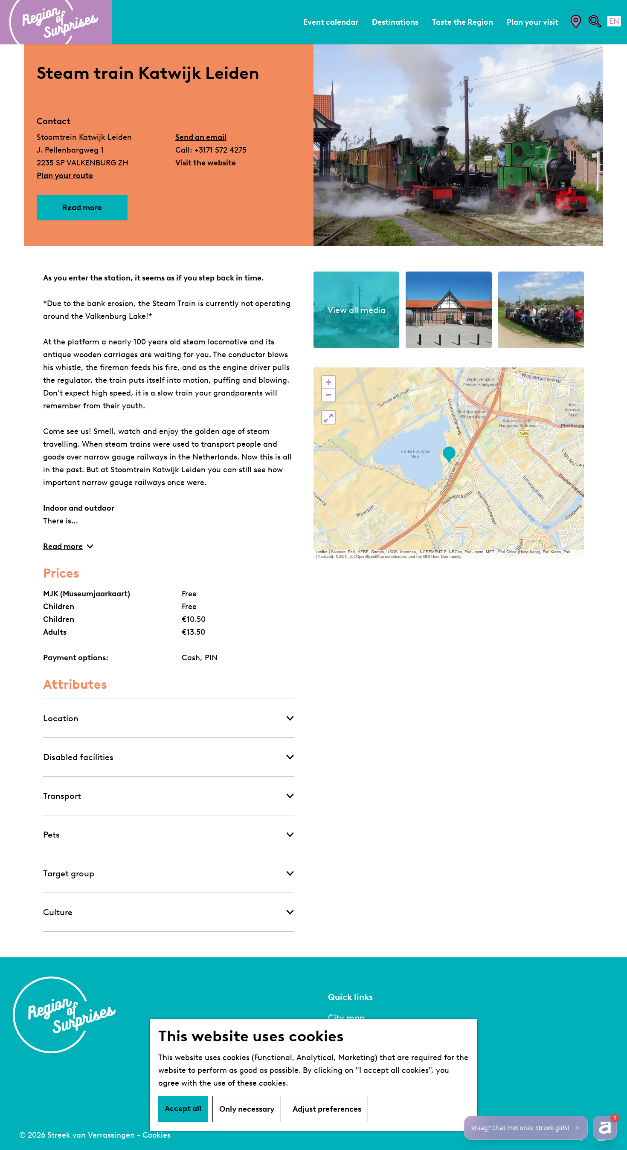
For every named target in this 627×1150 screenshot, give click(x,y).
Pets (51, 834)
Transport (62, 796)
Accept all (183, 1108)
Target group (68, 873)
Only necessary (246, 1109)
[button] (448, 455)
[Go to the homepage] (56, 22)
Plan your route (65, 175)
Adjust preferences (327, 1109)
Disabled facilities (78, 757)
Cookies (156, 1135)
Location (60, 718)
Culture (58, 912)
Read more (82, 207)
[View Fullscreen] (328, 417)
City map (346, 1017)
